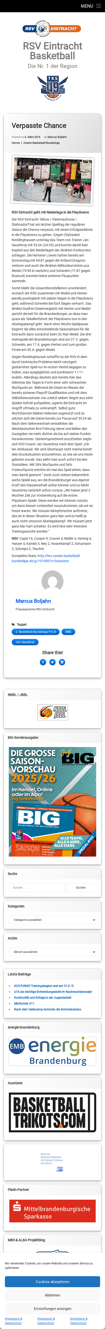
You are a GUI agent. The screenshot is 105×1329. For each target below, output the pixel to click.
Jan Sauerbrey (25, 642)
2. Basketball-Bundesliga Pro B (36, 632)
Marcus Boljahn (57, 137)
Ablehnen (52, 1295)
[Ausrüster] (52, 1112)
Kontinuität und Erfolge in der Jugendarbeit (42, 997)
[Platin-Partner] (52, 1211)
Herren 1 (17, 143)
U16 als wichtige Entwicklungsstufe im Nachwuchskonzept (53, 992)
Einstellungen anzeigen (52, 1309)
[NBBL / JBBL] (52, 712)
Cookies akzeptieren (52, 1282)
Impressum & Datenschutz (13, 1321)
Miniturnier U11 (24, 1003)
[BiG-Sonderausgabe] (52, 802)
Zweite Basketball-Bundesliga (41, 143)
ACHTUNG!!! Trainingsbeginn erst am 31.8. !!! (44, 986)
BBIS (68, 632)
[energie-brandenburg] (52, 1051)
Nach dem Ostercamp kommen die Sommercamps (47, 1009)
